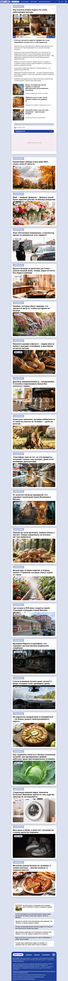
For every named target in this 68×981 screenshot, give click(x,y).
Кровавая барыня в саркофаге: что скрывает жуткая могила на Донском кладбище (34, 662)
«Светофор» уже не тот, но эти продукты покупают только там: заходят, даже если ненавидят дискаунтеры (34, 475)
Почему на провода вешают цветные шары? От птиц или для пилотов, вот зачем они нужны (33, 927)
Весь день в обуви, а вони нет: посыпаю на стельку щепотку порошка (34, 846)
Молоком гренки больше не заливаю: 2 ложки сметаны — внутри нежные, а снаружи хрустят (34, 884)
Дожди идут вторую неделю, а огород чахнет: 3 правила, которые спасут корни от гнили (34, 588)
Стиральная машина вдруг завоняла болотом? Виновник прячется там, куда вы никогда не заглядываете (34, 810)
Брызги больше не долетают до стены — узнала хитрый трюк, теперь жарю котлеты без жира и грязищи (34, 286)
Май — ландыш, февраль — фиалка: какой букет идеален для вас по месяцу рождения (34, 213)
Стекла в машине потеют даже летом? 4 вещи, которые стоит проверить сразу (34, 697)
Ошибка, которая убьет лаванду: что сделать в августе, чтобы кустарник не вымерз (34, 324)
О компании (46, 955)
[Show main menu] (66, 1)
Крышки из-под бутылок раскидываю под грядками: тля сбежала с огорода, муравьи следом (33, 922)
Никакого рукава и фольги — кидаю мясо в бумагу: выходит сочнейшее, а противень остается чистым (34, 362)
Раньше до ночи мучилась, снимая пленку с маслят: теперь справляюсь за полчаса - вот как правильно (34, 551)
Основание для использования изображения (24, 978)
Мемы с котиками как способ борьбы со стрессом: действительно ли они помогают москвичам (34, 89)
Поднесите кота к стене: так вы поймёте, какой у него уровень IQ (34, 102)
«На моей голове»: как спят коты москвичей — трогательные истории (34, 114)
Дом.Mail (21, 59)
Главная (18, 954)
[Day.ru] (5, 1)
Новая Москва (25, 1)
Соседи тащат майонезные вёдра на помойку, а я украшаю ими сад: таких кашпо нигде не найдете (31, 943)
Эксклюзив (34, 1)
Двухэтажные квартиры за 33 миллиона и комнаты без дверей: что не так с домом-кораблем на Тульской (33, 933)
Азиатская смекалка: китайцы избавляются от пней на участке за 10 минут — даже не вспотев (34, 437)
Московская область (44, 1)
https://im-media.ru (19, 961)
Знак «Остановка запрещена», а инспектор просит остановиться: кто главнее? (34, 249)
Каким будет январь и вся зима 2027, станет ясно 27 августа (34, 178)
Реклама (37, 955)
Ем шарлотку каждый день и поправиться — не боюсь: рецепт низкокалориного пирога (34, 735)
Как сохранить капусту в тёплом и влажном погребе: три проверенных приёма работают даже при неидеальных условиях (34, 773)
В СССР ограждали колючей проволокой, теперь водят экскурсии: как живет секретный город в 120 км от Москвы (33, 915)
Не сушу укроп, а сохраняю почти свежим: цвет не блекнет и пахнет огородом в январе (34, 908)
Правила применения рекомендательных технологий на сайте (28, 976)
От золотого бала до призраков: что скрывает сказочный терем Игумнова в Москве (34, 513)
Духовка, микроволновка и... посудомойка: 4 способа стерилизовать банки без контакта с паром (34, 400)
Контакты (29, 955)
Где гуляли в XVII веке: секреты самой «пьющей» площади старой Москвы (34, 624)
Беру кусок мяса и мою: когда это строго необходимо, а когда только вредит (33, 938)
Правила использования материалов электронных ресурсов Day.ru (29, 974)
